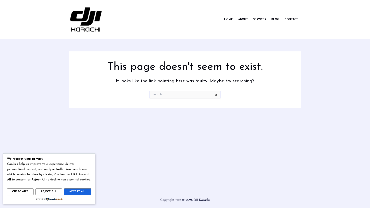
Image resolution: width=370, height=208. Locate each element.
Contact (291, 19)
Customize (20, 191)
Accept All (77, 191)
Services (259, 19)
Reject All (49, 191)
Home (228, 19)
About (243, 19)
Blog (275, 19)
